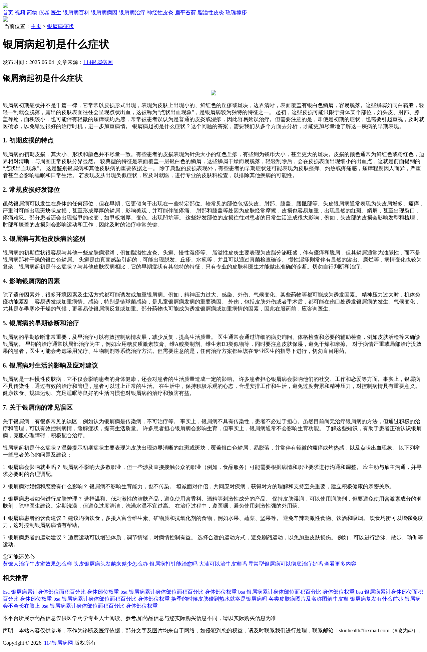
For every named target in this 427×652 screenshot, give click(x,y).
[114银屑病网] (5, 6)
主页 (36, 26)
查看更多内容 (340, 564)
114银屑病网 (98, 62)
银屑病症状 (60, 26)
